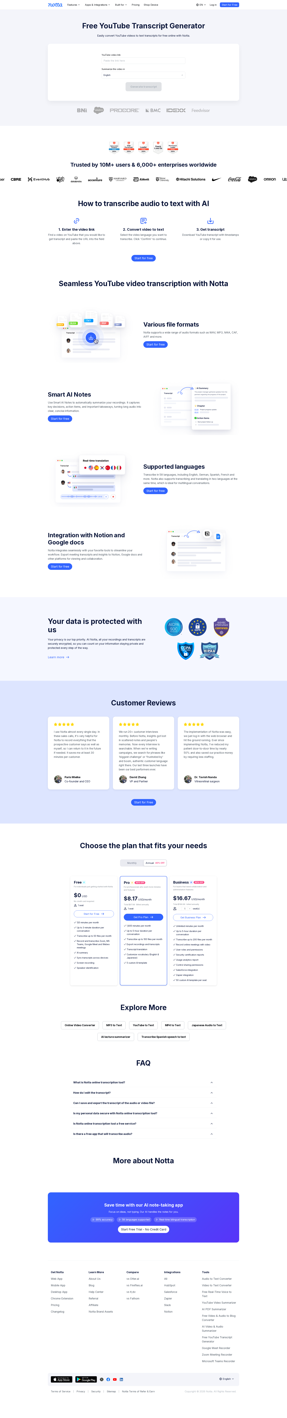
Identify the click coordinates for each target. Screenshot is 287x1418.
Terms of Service (60, 1391)
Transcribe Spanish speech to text (163, 1036)
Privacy (81, 1391)
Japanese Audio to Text (207, 1025)
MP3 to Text (114, 1025)
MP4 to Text (173, 1025)
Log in (213, 4)
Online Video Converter (80, 1025)
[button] (143, 1082)
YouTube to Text (143, 1025)
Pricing (135, 4)
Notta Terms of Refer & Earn (138, 1391)
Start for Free (229, 4)
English (107, 75)
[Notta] (55, 5)
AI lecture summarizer (115, 1036)
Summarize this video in (113, 69)
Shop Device (151, 4)
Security (96, 1391)
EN (201, 4)
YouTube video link (111, 55)
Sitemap (111, 1391)
